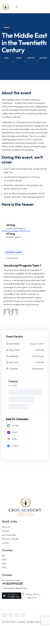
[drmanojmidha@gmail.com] (7, 312)
